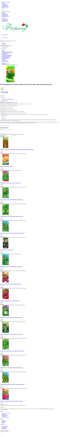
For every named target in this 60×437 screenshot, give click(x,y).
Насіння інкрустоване (5, 53)
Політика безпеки (4, 5)
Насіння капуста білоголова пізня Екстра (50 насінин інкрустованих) (11, 317)
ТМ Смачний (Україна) (10, 99)
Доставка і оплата (4, 414)
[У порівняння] (4, 186)
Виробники (4, 420)
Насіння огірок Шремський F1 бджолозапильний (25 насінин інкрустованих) (12, 384)
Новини (3, 7)
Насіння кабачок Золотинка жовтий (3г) (6, 166)
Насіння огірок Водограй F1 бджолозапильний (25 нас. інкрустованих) (11, 334)
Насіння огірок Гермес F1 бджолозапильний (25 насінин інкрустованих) (11, 216)
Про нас (3, 12)
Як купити (3, 3)
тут (47, 114)
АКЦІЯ (3, 50)
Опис (3, 117)
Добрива (3, 59)
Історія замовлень (4, 19)
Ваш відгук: (2, 133)
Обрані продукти (4, 20)
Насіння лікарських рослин (6, 57)
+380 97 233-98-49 (5, 34)
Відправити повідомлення (6, 2)
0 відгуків (2, 87)
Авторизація (4, 43)
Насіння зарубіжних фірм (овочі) (7, 55)
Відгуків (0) (4, 118)
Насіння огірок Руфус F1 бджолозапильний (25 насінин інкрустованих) (11, 367)
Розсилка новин (4, 428)
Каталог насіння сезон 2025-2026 (7, 51)
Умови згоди (4, 416)
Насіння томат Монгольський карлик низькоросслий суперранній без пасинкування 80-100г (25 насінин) (16, 149)
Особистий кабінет (5, 426)
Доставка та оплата (5, 4)
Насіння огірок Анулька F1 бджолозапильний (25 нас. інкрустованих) (11, 266)
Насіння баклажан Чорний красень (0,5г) (6, 249)
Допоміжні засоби (5, 60)
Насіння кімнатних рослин (6, 56)
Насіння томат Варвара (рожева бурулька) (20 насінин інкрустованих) (11, 401)
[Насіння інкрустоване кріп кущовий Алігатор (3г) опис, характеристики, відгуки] (10, 82)
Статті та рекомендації (5, 16)
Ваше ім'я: (1, 129)
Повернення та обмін (5, 6)
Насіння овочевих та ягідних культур (7, 52)
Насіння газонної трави (5, 58)
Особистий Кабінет (5, 18)
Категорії (1, 48)
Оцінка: (1, 135)
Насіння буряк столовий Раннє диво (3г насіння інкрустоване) (10, 300)
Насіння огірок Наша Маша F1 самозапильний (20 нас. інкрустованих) (11, 199)
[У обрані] (3, 186)
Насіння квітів (4, 54)
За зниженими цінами (5, 61)
